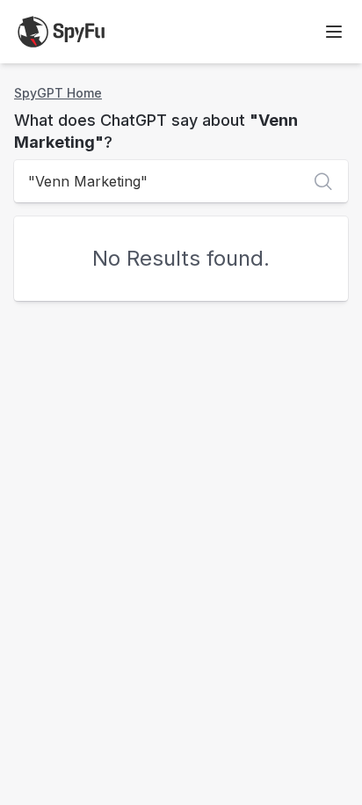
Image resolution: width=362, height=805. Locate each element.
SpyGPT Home (58, 92)
